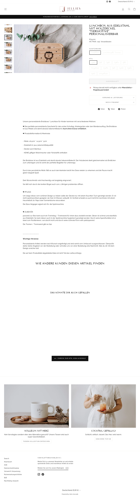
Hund (121, 68)
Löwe (93, 62)
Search (6, 458)
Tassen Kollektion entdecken (36, 441)
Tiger (108, 62)
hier (50, 224)
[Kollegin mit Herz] (36, 406)
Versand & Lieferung (112, 97)
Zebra (116, 62)
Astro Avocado (73, 494)
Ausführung (95, 49)
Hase (93, 74)
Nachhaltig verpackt (11, 481)
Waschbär (95, 68)
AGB (5, 465)
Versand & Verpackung (12, 471)
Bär (100, 62)
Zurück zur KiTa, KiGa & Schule (71, 358)
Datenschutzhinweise (11, 468)
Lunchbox (95, 53)
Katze (129, 68)
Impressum (8, 462)
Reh (113, 68)
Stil (91, 58)
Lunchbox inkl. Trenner (112, 53)
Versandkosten (106, 41)
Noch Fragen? (112, 102)
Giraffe (105, 68)
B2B (5, 477)
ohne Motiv (103, 74)
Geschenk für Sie (103, 439)
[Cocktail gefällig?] (103, 406)
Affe (124, 62)
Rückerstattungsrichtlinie (13, 474)
